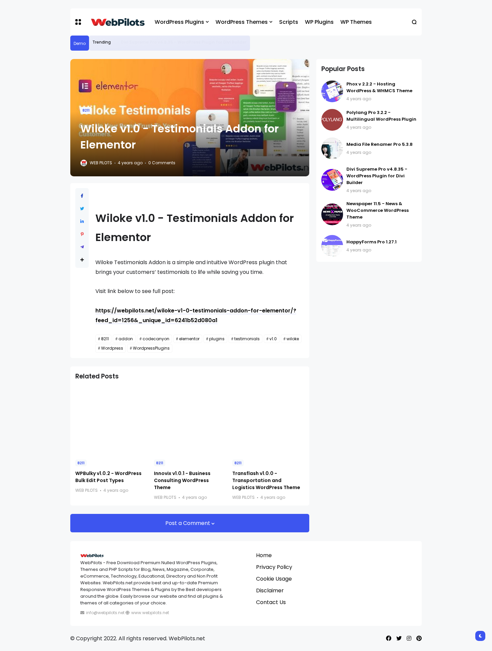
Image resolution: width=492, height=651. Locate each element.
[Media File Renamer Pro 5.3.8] (332, 148)
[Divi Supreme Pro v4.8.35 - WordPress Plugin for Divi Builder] (115, 42)
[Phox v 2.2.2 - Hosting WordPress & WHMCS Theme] (332, 91)
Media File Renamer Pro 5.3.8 (379, 144)
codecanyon (156, 339)
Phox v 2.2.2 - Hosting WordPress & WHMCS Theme (379, 87)
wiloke (292, 339)
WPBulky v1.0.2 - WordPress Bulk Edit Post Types (108, 477)
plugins (217, 339)
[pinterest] (419, 638)
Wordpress (112, 348)
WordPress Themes (242, 22)
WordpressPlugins (151, 348)
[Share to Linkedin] (82, 221)
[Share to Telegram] (82, 247)
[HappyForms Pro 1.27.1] (332, 246)
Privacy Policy (274, 567)
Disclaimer (270, 590)
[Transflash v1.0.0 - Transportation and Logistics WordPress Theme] (268, 420)
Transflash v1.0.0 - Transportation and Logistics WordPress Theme (266, 480)
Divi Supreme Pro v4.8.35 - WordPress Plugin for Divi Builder (184, 42)
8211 (86, 110)
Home (264, 555)
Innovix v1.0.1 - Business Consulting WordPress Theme (182, 480)
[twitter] (399, 638)
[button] (78, 22)
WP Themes (356, 22)
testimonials (247, 339)
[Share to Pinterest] (82, 234)
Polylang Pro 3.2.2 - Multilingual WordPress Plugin (381, 115)
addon (125, 339)
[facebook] (388, 638)
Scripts (288, 22)
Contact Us (271, 602)
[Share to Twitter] (82, 209)
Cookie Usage (274, 579)
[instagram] (409, 638)
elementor (189, 339)
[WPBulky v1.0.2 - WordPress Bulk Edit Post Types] (111, 420)
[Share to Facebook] (82, 196)
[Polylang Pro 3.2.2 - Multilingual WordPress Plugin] (332, 120)
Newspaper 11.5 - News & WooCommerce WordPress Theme (377, 210)
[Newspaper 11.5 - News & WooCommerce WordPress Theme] (332, 214)
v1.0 (273, 339)
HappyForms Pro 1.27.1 (371, 242)
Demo (80, 43)
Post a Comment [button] (188, 523)
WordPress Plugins (179, 22)
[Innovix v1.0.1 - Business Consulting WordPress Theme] (190, 420)
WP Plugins (319, 22)
